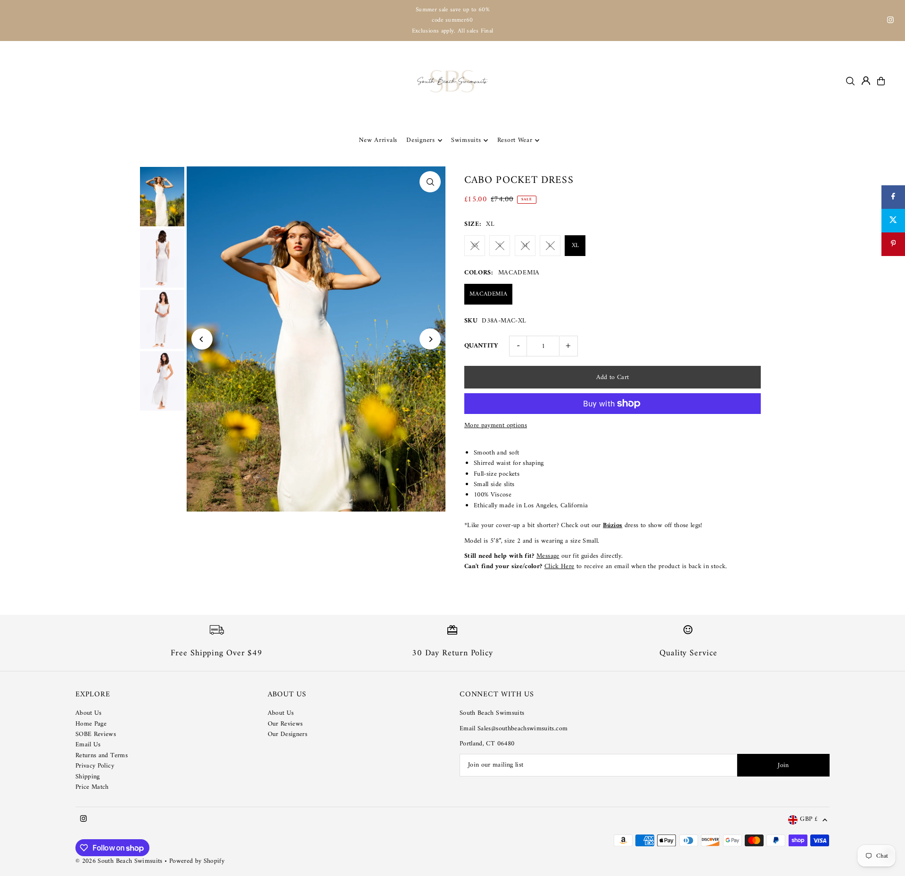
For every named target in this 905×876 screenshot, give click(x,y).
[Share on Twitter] (893, 220)
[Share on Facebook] (893, 197)
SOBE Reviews (95, 734)
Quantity (481, 346)
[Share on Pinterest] (893, 244)
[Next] (430, 339)
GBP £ (809, 819)
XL (575, 245)
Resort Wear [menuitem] (515, 140)
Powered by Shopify (196, 861)
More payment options (495, 426)
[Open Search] (850, 81)
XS (474, 245)
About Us (88, 713)
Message (547, 556)
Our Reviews (285, 724)
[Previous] (202, 339)
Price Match (92, 787)
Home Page (91, 724)
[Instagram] (890, 21)
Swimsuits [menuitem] (466, 140)
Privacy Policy (94, 766)
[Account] (866, 80)
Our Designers (288, 734)
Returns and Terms (101, 755)
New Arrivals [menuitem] (378, 140)
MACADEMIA (488, 294)
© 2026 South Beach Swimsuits (119, 861)
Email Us (88, 745)
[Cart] (881, 81)
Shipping (87, 777)
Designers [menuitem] (420, 140)
